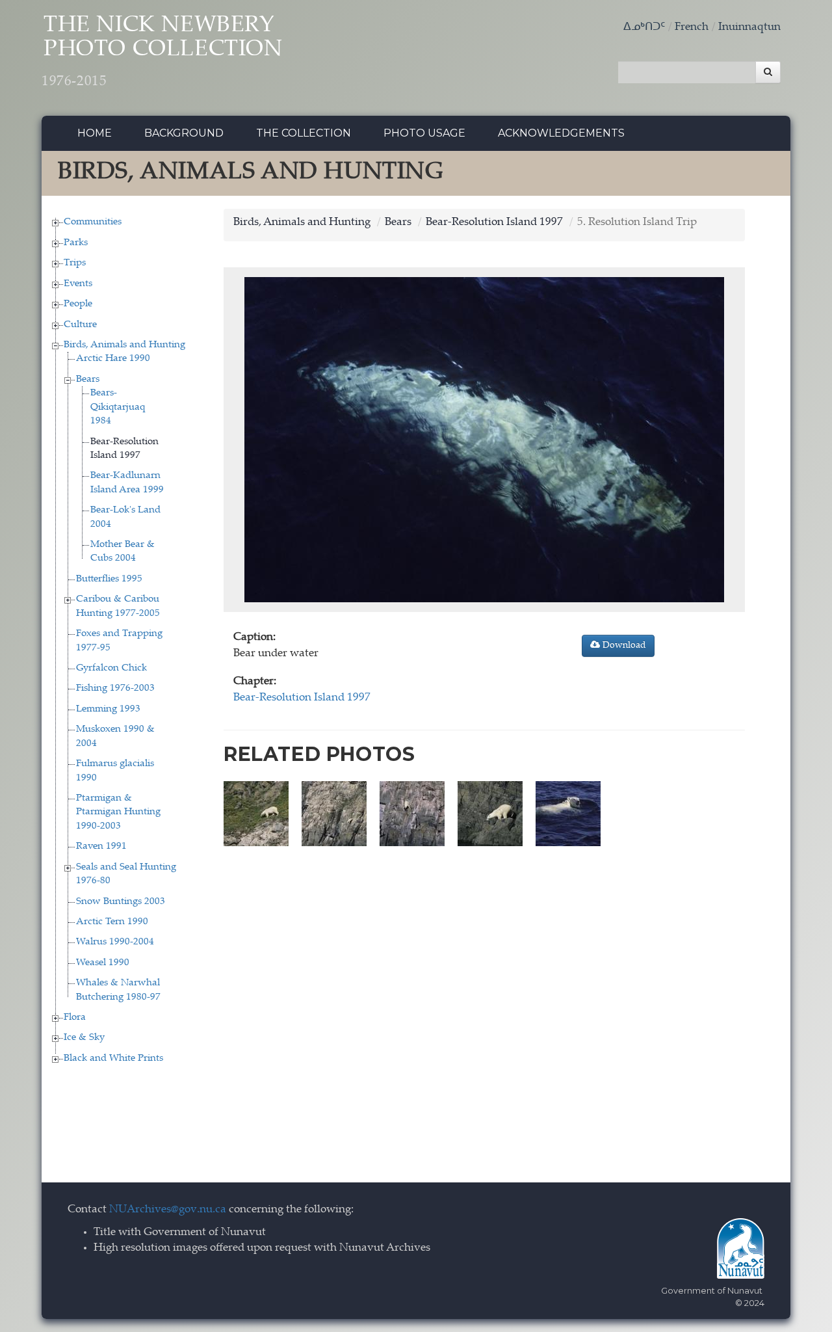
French (691, 27)
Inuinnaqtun (749, 27)
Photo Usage (424, 133)
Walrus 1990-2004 (115, 942)
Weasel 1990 (102, 963)
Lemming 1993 (108, 709)
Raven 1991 (101, 846)
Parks (76, 243)
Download (623, 645)
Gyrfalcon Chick (111, 668)
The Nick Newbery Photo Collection (162, 52)
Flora (75, 1017)
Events (78, 284)
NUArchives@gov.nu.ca (167, 1210)
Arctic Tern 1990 (112, 922)
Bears (87, 379)
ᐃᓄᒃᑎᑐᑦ (644, 27)
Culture (80, 325)
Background (184, 133)
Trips (75, 263)
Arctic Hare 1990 (113, 359)
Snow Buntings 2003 (120, 902)
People (78, 304)
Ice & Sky (84, 1038)
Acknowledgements (561, 133)
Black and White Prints (113, 1058)
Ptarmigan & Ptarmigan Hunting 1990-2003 (118, 812)
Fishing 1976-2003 (115, 688)
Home (94, 133)
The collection (303, 133)
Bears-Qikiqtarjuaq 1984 (117, 407)
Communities (93, 222)
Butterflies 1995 (109, 579)
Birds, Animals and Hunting (124, 345)
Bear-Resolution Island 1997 (494, 222)
